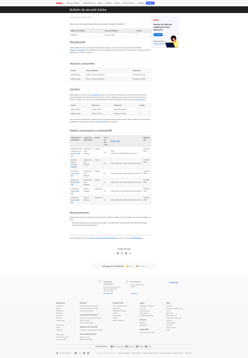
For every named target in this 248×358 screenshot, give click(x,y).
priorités (95, 95)
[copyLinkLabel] (130, 254)
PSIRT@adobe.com (137, 238)
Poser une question (107, 293)
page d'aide (141, 99)
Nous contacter (134, 293)
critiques (72, 50)
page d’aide (101, 122)
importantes (81, 50)
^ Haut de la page (173, 282)
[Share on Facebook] (118, 254)
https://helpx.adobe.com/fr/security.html (102, 238)
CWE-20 (73, 167)
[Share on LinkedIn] (126, 254)
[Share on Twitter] (122, 254)
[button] (73, 3)
